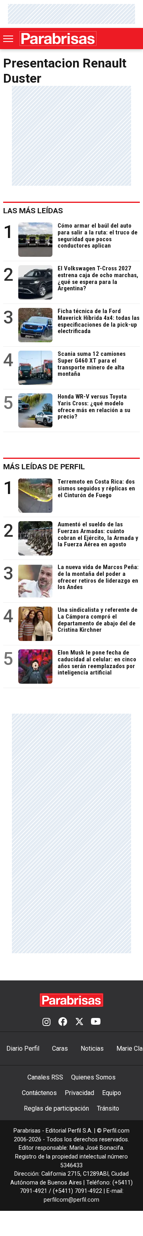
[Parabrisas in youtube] (95, 1022)
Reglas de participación (56, 1108)
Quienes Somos (93, 1077)
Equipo (111, 1093)
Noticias (92, 1048)
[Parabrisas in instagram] (46, 1022)
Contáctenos (39, 1093)
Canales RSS (45, 1077)
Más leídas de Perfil (44, 466)
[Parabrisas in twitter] (79, 1022)
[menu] (8, 38)
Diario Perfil (22, 1048)
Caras (60, 1048)
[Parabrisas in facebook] (62, 1022)
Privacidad (79, 1093)
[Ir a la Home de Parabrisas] (58, 38)
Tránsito (108, 1108)
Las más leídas (33, 210)
